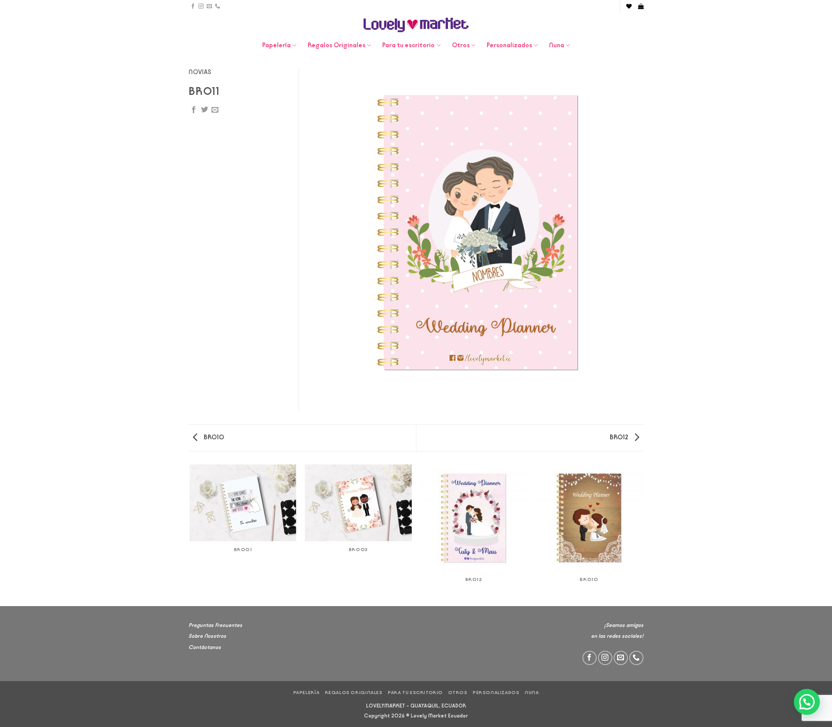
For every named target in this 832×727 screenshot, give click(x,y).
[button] (641, 6)
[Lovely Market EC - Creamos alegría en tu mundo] (416, 24)
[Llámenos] (217, 6)
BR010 (213, 437)
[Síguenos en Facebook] (192, 6)
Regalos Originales (336, 45)
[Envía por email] (214, 110)
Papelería (276, 45)
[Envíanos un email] (209, 6)
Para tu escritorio (408, 45)
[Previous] (190, 535)
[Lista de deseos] (629, 6)
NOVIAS (199, 72)
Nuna (556, 45)
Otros (461, 45)
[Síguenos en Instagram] (201, 6)
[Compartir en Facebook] (193, 110)
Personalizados (509, 45)
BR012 (620, 437)
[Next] (642, 535)
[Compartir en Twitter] (204, 110)
